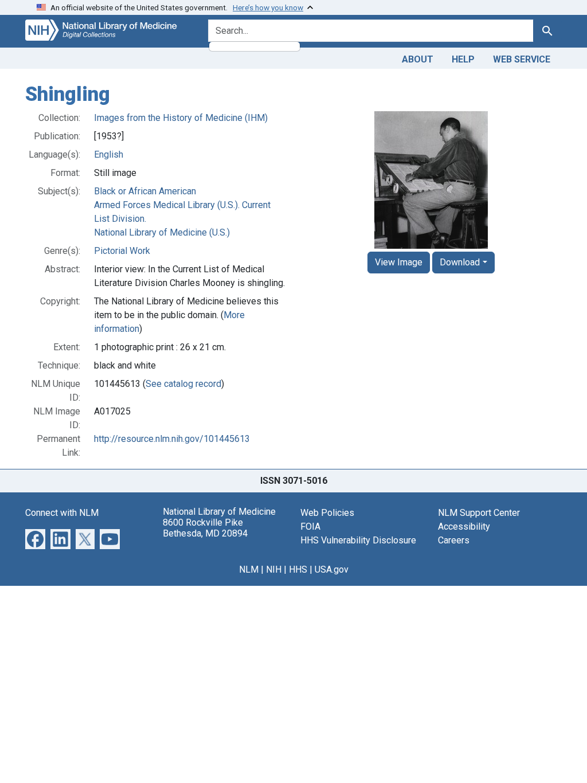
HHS (298, 569)
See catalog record (183, 383)
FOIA (310, 526)
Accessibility (464, 526)
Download (460, 262)
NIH (273, 569)
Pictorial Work (122, 250)
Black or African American (145, 191)
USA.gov (332, 569)
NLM (249, 569)
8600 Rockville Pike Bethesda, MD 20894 (205, 528)
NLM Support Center (479, 512)
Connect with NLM (62, 512)
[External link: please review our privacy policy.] (35, 538)
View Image (398, 262)
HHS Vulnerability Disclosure (358, 540)
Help (463, 59)
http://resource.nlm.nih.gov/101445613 (172, 438)
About (417, 59)
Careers (453, 540)
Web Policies (327, 512)
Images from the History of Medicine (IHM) (181, 117)
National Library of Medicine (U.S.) (162, 232)
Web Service (521, 59)
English (108, 154)
